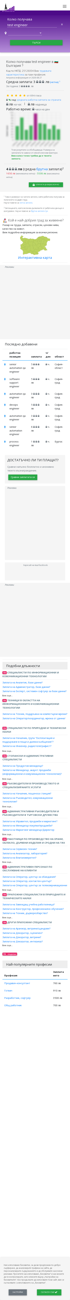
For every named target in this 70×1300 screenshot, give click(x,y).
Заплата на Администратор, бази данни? (26, 686)
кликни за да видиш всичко (47, 184)
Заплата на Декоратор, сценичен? (22, 932)
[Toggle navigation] (65, 6)
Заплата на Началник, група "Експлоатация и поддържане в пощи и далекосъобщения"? (28, 739)
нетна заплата (26, 202)
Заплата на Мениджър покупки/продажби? (27, 825)
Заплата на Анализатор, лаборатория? (24, 853)
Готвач (8, 990)
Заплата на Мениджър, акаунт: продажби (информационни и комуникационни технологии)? (32, 771)
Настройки (18, 1292)
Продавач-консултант (17, 983)
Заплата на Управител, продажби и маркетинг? (29, 821)
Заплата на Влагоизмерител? (19, 857)
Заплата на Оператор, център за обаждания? (29, 876)
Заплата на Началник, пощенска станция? (26, 793)
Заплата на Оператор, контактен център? (27, 881)
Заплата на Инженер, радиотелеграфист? (26, 746)
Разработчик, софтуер (17, 997)
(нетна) (55, 82)
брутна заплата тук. (39, 211)
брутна (42, 169)
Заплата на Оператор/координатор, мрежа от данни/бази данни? (33, 719)
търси (36, 42)
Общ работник (13, 1005)
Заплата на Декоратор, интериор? (22, 941)
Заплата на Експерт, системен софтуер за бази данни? (34, 691)
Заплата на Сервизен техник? (19, 849)
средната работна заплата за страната (39, 99)
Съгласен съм (48, 1292)
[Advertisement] (35, 304)
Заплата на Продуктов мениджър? (22, 765)
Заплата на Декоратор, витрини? (21, 937)
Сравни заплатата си (23, 477)
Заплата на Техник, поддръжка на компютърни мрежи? (34, 713)
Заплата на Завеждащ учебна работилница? (28, 904)
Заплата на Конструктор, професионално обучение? (33, 908)
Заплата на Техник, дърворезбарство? (25, 913)
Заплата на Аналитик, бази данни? (22, 682)
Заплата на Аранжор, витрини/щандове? (26, 928)
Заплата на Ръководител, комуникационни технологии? (27, 799)
